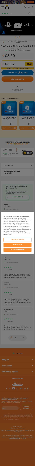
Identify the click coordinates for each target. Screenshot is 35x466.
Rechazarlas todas (18, 244)
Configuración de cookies (17, 239)
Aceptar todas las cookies (17, 249)
